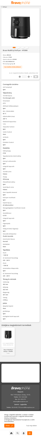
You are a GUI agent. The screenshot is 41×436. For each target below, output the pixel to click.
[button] (14, 47)
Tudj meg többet (31, 425)
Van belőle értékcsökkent (12, 67)
